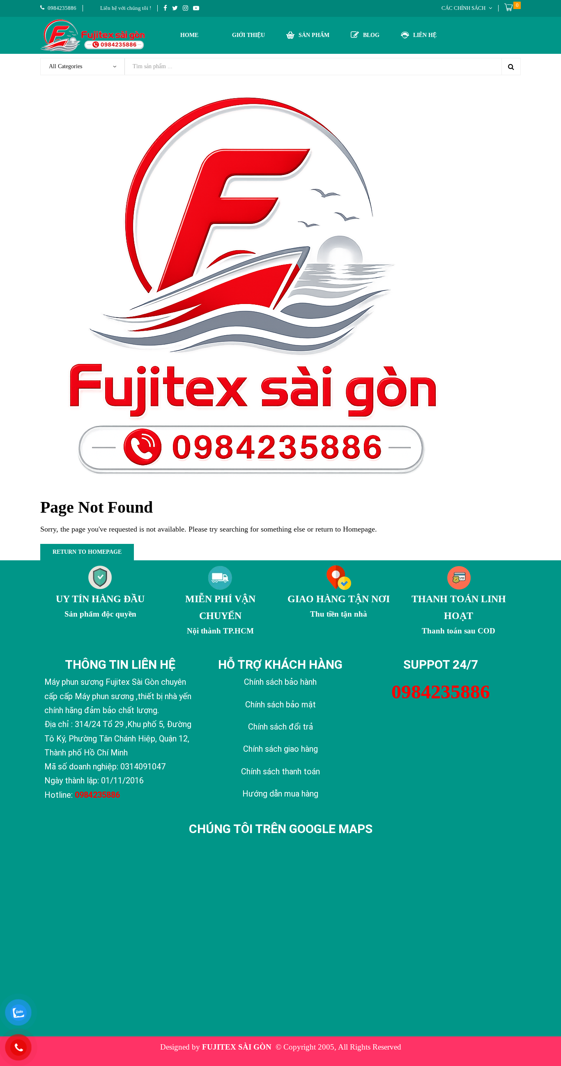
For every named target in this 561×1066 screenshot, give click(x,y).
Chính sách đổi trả (280, 727)
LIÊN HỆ (425, 35)
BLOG (371, 35)
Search (510, 66)
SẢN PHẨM (314, 35)
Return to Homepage (87, 552)
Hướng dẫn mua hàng (280, 794)
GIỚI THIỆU (248, 35)
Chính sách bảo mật (280, 704)
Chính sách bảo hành (280, 682)
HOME (189, 35)
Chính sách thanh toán (280, 771)
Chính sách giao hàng (280, 749)
